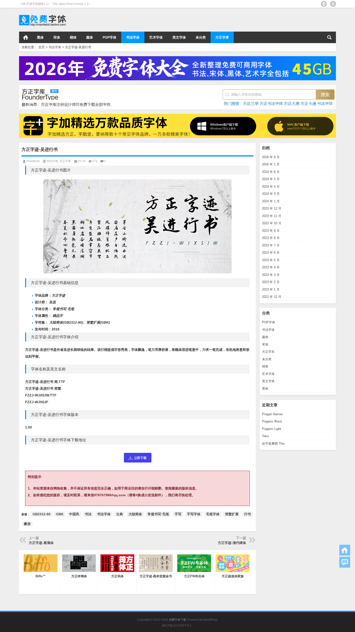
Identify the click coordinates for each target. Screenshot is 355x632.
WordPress (210, 619)
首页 (25, 37)
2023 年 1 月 (271, 289)
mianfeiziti (33, 161)
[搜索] (329, 37)
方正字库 (222, 37)
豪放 (27, 524)
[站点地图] (324, 4)
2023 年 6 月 (271, 252)
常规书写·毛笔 (158, 514)
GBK (60, 514)
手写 (178, 514)
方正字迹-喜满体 (41, 543)
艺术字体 (156, 37)
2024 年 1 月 (271, 201)
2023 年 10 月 (271, 223)
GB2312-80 (41, 514)
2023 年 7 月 (271, 245)
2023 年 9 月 (271, 230)
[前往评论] (344, 562)
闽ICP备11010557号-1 (177, 625)
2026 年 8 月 (271, 157)
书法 (88, 514)
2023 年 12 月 (271, 208)
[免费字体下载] (42, 14)
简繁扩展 (232, 514)
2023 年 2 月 (271, 282)
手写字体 (193, 514)
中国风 (74, 514)
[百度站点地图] (333, 4)
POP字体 (109, 37)
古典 (119, 514)
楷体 (73, 37)
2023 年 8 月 (271, 238)
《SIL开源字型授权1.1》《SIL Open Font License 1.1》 (55, 4)
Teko (265, 436)
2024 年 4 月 (271, 186)
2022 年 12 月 (271, 297)
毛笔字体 (213, 514)
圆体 (89, 37)
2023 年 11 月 (271, 216)
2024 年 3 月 (271, 194)
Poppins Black (272, 421)
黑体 (40, 37)
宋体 (56, 37)
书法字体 (133, 37)
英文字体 (179, 37)
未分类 (201, 37)
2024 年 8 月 (271, 172)
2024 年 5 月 (271, 179)
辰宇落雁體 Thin (273, 443)
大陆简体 (135, 514)
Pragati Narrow (272, 414)
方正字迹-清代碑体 (232, 543)
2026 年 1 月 (271, 164)
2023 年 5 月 (271, 260)
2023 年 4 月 (271, 267)
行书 (247, 514)
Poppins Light (271, 429)
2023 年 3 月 (271, 275)
